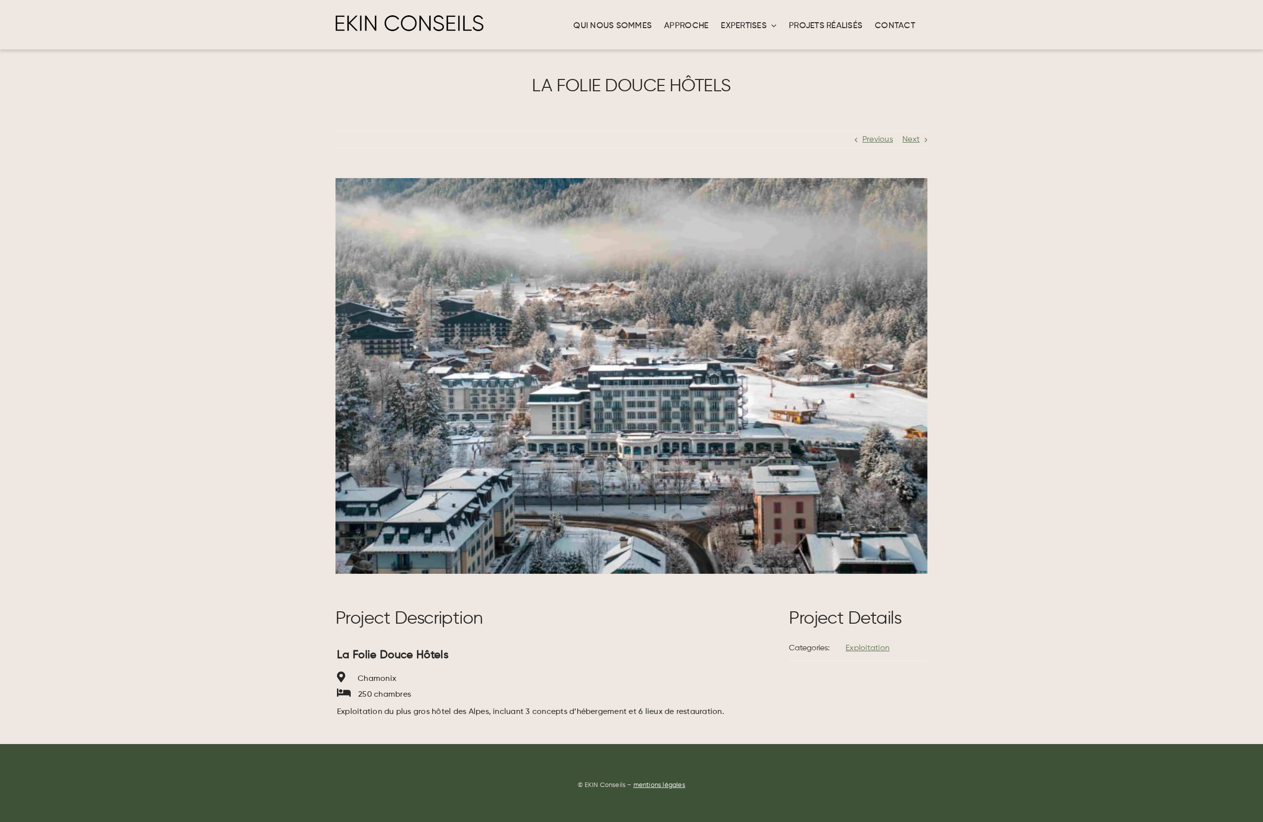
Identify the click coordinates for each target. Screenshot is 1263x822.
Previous (877, 140)
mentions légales (659, 785)
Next (911, 140)
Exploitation (868, 648)
